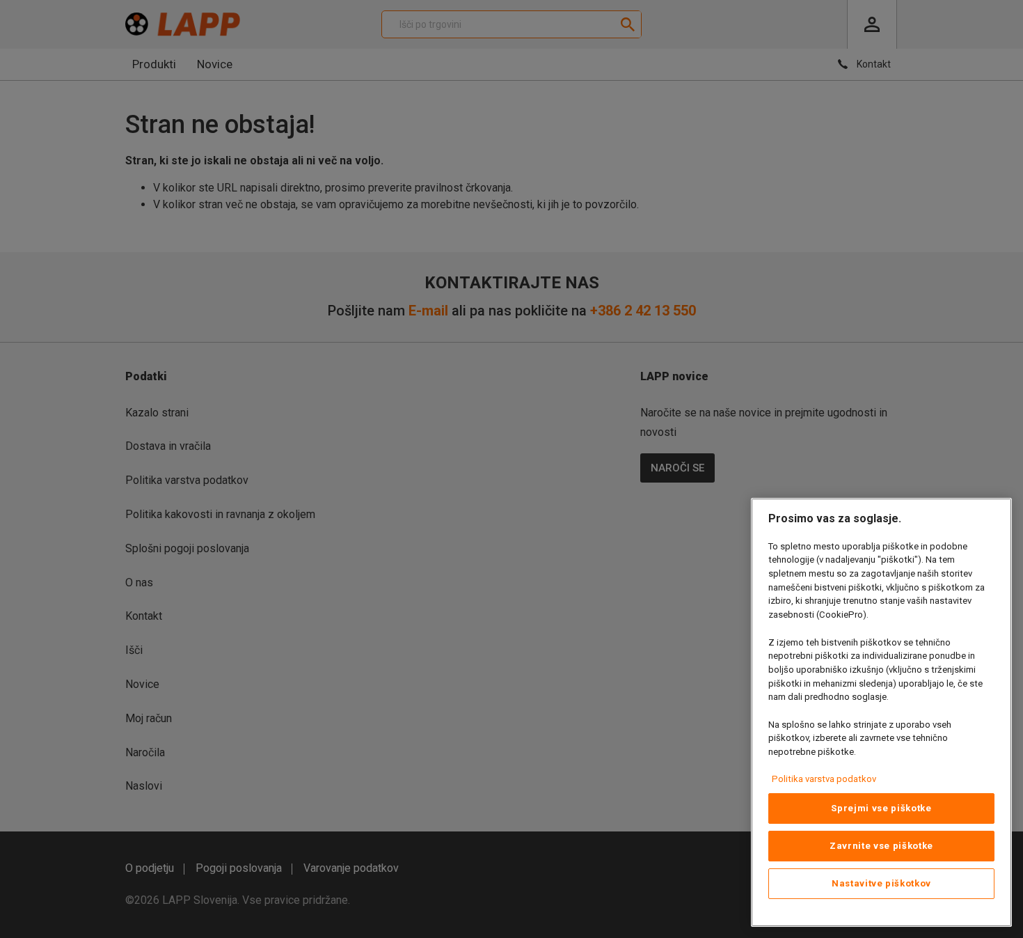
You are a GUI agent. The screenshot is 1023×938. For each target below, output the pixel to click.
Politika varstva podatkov (824, 779)
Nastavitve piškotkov (881, 883)
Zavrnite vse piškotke (881, 846)
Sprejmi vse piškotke (881, 808)
